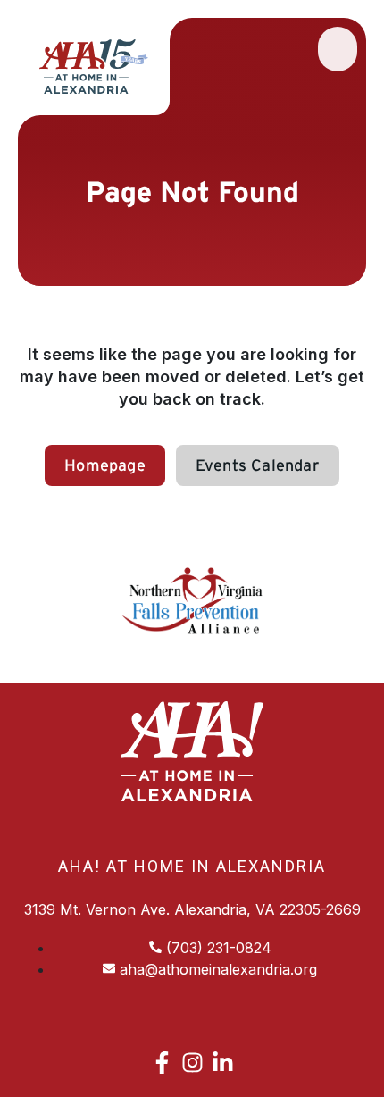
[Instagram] (192, 1062)
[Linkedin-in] (223, 1062)
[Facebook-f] (162, 1062)
